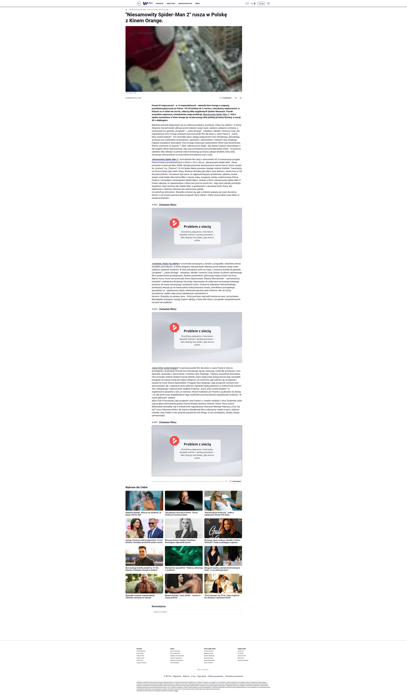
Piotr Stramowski (175, 653)
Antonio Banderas (209, 655)
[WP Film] (149, 3)
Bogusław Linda (208, 653)
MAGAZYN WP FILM (185, 3)
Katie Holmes (140, 655)
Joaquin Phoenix (141, 662)
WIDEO (197, 3)
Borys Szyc (241, 658)
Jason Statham (174, 662)
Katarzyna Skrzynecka (176, 660)
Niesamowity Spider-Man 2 (216, 114)
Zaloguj (261, 3)
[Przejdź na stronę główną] (139, 5)
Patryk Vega (140, 653)
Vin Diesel (240, 653)
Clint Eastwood (141, 651)
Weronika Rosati (208, 658)
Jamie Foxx (140, 660)
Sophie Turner (140, 658)
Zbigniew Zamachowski (177, 655)
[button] (253, 3)
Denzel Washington (209, 660)
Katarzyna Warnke (243, 660)
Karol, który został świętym (165, 368)
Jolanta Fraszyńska (176, 658)
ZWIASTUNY (171, 3)
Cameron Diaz (242, 655)
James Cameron (208, 651)
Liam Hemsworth (175, 651)
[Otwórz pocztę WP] (247, 3)
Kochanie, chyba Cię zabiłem (166, 263)
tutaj (176, 690)
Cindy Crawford (208, 662)
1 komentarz (226, 98)
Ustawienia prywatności (233, 676)
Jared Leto (241, 651)
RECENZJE (159, 3)
